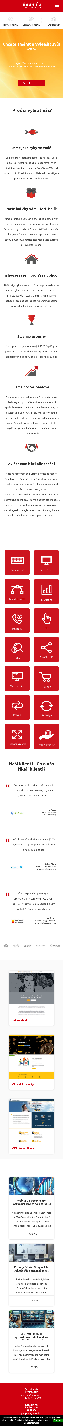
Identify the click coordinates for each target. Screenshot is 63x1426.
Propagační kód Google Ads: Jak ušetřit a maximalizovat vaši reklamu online (31, 1269)
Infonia (34, 5)
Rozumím (58, 1420)
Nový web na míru (10, 25)
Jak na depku (20, 1020)
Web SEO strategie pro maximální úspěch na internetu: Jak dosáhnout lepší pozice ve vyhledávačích (31, 1202)
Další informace (31, 1423)
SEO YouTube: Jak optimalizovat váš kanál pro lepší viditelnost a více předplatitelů (31, 1336)
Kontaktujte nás (31, 83)
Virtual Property (23, 1084)
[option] (31, 998)
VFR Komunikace (23, 1148)
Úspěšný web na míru (31, 25)
